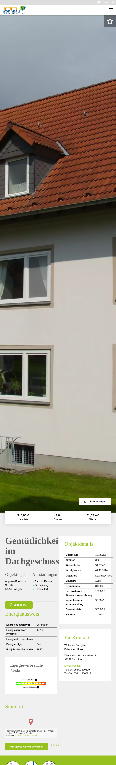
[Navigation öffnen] (111, 9)
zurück (55, 745)
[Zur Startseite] (15, 10)
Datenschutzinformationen (26, 735)
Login (107, 2)
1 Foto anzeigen (96, 501)
